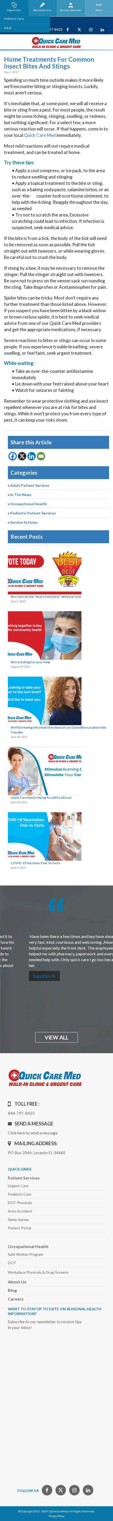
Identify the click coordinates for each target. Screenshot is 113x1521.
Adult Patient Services (30, 485)
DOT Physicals (20, 1202)
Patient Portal (19, 1228)
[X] (22, 456)
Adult (8, 28)
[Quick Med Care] (56, 42)
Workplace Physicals (38, 1272)
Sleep (18, 1219)
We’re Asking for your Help (30, 662)
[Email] (41, 456)
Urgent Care (18, 1185)
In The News (21, 494)
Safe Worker (25, 1254)
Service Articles (24, 522)
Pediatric (19, 1194)
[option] (56, 948)
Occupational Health (28, 504)
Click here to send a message (33, 1132)
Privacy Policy (56, 1516)
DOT (12, 1262)
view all (56, 1037)
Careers (16, 1298)
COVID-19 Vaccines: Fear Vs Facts (35, 863)
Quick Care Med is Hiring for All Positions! (41, 798)
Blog (12, 1290)
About (17, 1281)
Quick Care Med (40, 135)
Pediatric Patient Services (33, 513)
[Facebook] (12, 456)
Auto (20, 1211)
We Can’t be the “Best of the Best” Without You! (46, 597)
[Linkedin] (31, 456)
